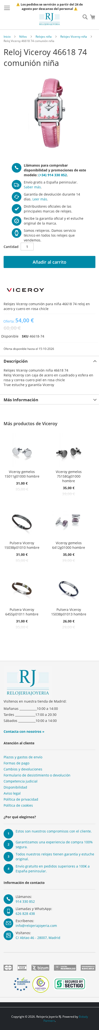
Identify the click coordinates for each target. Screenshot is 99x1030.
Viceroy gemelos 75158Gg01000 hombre (69, 476)
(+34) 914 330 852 (52, 175)
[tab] (49, 361)
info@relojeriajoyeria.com (36, 925)
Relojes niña (44, 37)
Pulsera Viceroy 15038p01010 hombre (21, 545)
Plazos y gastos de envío (23, 757)
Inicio (7, 37)
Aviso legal (12, 793)
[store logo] (49, 19)
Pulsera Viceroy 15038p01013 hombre (68, 611)
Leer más (39, 199)
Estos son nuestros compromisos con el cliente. (54, 831)
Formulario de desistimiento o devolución (37, 775)
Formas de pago (16, 763)
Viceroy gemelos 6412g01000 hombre (68, 545)
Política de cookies (18, 805)
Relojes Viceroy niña (73, 37)
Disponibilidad (15, 787)
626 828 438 (25, 913)
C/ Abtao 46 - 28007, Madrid (38, 937)
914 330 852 (25, 901)
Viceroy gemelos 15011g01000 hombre (22, 474)
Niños (23, 37)
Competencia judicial (20, 781)
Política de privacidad (21, 799)
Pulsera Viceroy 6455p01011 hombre (21, 611)
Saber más (32, 187)
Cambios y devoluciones (23, 769)
